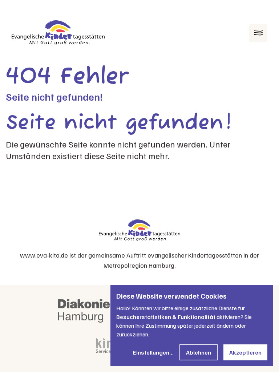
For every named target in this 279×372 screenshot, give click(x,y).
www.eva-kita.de (44, 255)
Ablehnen (198, 352)
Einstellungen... (153, 352)
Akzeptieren (245, 352)
